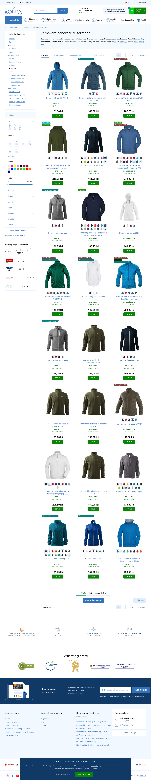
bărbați (141, 41)
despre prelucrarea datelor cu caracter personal (126, 696)
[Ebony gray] (62, 555)
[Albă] (52, 94)
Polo (10, 42)
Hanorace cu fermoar (18, 72)
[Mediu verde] (139, 487)
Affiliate (43, 725)
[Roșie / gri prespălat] (137, 551)
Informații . (122, 696)
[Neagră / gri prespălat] (134, 551)
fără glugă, (124, 41)
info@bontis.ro (126, 725)
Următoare (141, 55)
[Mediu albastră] (65, 94)
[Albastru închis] (127, 94)
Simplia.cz (143, 776)
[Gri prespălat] (120, 161)
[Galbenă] (91, 158)
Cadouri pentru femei (17, 102)
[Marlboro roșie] (65, 555)
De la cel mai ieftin (59, 55)
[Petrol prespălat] (137, 161)
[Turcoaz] (98, 158)
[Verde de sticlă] (88, 161)
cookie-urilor (94, 766)
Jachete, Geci (14, 55)
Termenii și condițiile (12, 722)
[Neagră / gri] (59, 94)
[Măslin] (117, 161)
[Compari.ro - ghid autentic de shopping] (26, 666)
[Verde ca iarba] (55, 555)
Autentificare (141, 690)
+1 (105, 162)
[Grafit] (140, 158)
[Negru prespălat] (124, 161)
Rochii (11, 59)
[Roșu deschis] (55, 225)
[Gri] (47, 293)
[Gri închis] (140, 94)
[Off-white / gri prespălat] (120, 551)
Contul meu (142, 2)
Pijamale (12, 65)
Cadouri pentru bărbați (17, 98)
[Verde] (130, 94)
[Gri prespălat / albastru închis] (124, 551)
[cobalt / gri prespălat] (117, 551)
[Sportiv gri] (65, 158)
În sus (140, 600)
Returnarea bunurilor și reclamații (17, 729)
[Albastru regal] (137, 94)
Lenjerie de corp (15, 62)
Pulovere (12, 49)
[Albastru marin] (59, 158)
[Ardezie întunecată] (101, 161)
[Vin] (134, 158)
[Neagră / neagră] (64, 293)
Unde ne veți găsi (130, 733)
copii (42, 44)
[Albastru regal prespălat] (130, 161)
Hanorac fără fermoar (19, 75)
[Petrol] (62, 551)
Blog (21, 2)
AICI (70, 774)
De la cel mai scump (75, 55)
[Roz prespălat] (101, 229)
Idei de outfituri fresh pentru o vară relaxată (92, 745)
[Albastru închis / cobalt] (130, 551)
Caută (62, 11)
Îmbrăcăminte (14, 27)
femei (136, 41)
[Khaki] (60, 293)
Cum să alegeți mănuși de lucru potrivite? (91, 722)
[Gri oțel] (91, 161)
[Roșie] (55, 94)
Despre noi (45, 719)
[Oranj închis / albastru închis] (140, 551)
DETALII (57, 116)
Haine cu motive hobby (17, 95)
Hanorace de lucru (17, 82)
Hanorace (26, 27)
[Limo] (84, 161)
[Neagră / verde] (62, 94)
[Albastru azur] (135, 420)
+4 (105, 229)
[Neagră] (90, 94)
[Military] (62, 158)
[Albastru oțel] (93, 94)
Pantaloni (12, 88)
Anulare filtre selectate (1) (15, 235)
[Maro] (134, 94)
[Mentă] (49, 555)
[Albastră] (122, 293)
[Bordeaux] (55, 158)
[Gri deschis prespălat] (98, 161)
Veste (11, 52)
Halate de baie (14, 92)
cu (115, 41)
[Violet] (101, 158)
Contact (29, 2)
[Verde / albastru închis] (127, 551)
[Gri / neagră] (49, 94)
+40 (85, 10)
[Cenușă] (134, 161)
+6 (141, 162)
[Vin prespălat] (127, 161)
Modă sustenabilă (15, 105)
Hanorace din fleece (18, 78)
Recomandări (45, 55)
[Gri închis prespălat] (94, 161)
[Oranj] (130, 158)
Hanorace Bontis (17, 85)
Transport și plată (10, 2)
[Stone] (57, 487)
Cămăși (12, 45)
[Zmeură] (96, 94)
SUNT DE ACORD (83, 774)
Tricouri (12, 39)
